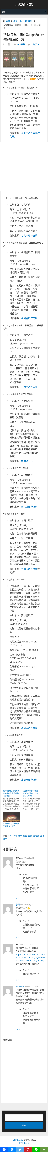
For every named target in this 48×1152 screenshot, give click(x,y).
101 (9, 835)
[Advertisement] (24, 166)
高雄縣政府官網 (29, 728)
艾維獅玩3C (24, 4)
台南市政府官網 (29, 569)
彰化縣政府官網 (29, 506)
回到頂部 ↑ (24, 1143)
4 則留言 (35, 44)
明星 (25, 835)
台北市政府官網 (29, 235)
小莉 (18, 904)
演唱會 (36, 835)
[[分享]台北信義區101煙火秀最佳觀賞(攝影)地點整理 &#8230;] (13, 800)
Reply (18, 898)
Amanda (20, 986)
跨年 (5, 839)
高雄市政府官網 (29, 779)
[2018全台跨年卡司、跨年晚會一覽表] (11, 817)
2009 (14, 835)
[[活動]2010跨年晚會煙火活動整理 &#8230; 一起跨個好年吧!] (33, 800)
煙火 (42, 835)
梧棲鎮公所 (27, 461)
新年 (20, 835)
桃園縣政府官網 (29, 318)
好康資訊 (21, 44)
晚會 (30, 835)
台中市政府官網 (29, 387)
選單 (4, 12)
